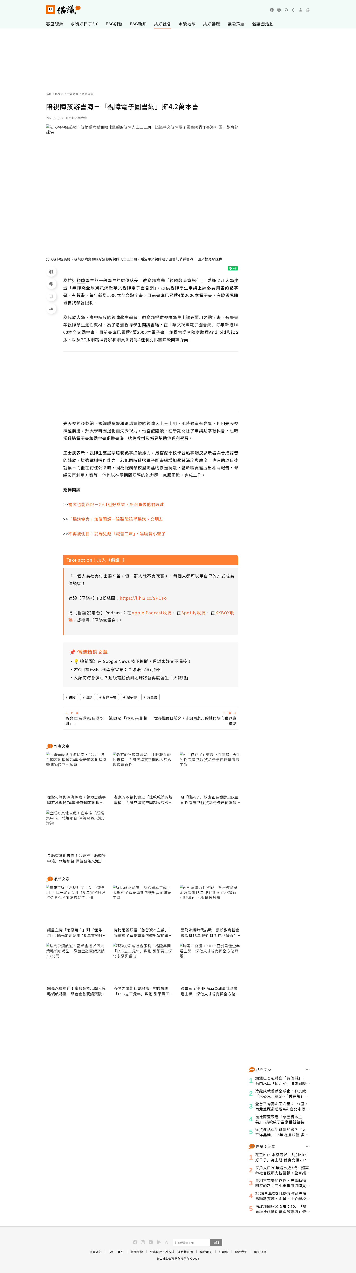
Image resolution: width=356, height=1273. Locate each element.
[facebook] (272, 10)
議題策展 (236, 24)
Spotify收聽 (193, 613)
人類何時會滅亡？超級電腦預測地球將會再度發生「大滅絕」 (132, 678)
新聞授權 (137, 1251)
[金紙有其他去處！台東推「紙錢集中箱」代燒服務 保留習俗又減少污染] (77, 831)
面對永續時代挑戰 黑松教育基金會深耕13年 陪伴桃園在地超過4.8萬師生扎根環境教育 (210, 932)
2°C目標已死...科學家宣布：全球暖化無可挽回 (118, 669)
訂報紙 (223, 1251)
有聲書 (152, 697)
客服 (121, 1251)
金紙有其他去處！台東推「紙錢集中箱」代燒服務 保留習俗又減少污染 (77, 858)
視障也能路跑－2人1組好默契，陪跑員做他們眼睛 (116, 504)
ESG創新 (114, 24)
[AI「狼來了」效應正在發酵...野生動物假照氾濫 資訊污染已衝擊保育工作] (210, 772)
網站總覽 (260, 1251)
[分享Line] (51, 284)
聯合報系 (206, 1251)
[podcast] (286, 10)
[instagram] (279, 10)
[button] (308, 10)
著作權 (169, 1251)
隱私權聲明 (185, 1251)
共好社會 (162, 24)
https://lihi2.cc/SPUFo (143, 598)
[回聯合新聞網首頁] (50, 9)
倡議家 (59, 93)
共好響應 (211, 24)
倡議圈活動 (263, 24)
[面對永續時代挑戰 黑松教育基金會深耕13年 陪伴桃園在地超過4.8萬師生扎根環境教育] (210, 905)
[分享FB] (51, 271)
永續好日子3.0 (84, 24)
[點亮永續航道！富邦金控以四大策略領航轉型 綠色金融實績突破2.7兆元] (77, 963)
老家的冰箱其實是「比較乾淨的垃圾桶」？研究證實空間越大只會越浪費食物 (143, 799)
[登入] (301, 10)
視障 (72, 697)
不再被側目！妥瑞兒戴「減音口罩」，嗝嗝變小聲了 (117, 534)
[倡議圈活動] (308, 1146)
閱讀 (89, 697)
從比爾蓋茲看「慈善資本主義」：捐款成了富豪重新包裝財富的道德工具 (143, 932)
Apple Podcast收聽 (152, 613)
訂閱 (216, 1243)
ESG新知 (138, 24)
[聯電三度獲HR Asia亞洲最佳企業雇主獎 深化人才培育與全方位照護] (210, 963)
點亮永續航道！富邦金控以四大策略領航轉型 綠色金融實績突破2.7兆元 (76, 991)
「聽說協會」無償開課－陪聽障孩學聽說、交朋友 (115, 519)
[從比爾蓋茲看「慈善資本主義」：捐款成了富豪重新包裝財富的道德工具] (144, 905)
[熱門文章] (308, 1069)
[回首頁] (63, 9)
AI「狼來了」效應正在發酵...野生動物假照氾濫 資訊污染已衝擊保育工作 (210, 799)
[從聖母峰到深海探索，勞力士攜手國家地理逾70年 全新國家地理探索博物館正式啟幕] (77, 772)
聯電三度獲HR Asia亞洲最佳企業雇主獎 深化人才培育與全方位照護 (210, 991)
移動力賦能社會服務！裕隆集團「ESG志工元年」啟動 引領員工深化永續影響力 (143, 991)
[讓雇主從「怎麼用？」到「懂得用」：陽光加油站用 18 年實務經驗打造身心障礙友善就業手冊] (77, 905)
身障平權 (110, 697)
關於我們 (241, 1251)
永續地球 (187, 24)
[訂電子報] (293, 10)
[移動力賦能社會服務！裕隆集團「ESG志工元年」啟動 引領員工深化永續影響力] (144, 963)
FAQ (112, 1251)
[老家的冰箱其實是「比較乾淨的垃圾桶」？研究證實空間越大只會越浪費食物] (144, 772)
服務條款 (156, 1251)
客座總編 (54, 24)
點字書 (131, 697)
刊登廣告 (95, 1251)
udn (49, 93)
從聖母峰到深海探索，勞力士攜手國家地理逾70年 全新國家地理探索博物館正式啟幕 (76, 799)
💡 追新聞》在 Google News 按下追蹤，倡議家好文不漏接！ (133, 661)
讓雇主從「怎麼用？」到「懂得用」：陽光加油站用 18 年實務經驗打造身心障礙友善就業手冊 (77, 932)
